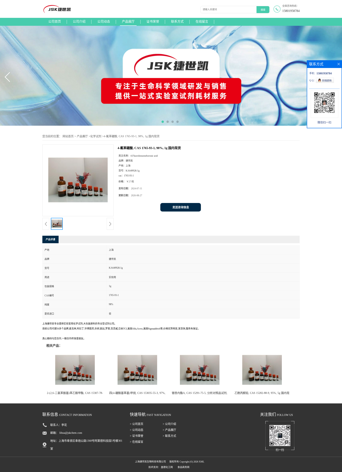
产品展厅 (128, 21)
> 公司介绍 (169, 423)
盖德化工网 (167, 467)
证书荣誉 (152, 21)
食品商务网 (183, 467)
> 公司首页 (136, 423)
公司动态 (103, 21)
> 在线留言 (136, 441)
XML (201, 461)
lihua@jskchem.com (70, 432)
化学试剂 (95, 136)
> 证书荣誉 (136, 435)
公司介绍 (79, 21)
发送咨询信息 (180, 207)
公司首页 (54, 21)
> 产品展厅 (169, 429)
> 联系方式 (169, 435)
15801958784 (291, 10)
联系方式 (177, 21)
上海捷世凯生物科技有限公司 (150, 461)
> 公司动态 (136, 429)
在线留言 (202, 21)
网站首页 (68, 136)
